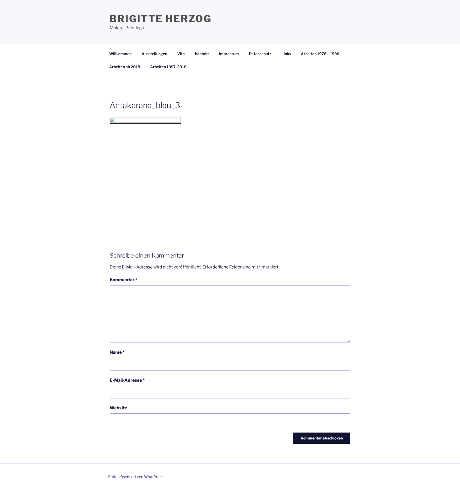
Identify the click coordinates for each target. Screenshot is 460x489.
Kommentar (123, 279)
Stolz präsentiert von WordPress (135, 476)
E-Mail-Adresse (127, 380)
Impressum (229, 53)
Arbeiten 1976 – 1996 (320, 53)
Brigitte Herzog (161, 19)
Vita (181, 53)
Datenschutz (260, 53)
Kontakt (202, 53)
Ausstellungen (154, 53)
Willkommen (120, 53)
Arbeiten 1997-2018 (168, 66)
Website (118, 407)
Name (117, 352)
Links (286, 53)
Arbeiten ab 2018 (124, 66)
